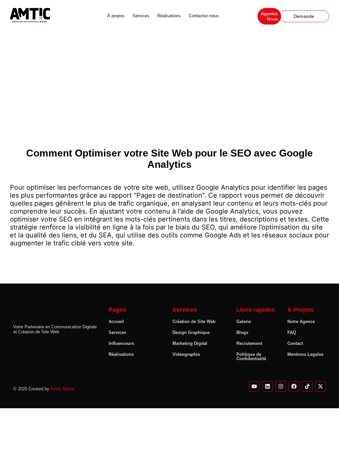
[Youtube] (254, 386)
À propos (115, 15)
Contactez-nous (204, 15)
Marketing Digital (189, 343)
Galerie (243, 321)
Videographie (186, 354)
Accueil (116, 321)
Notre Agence (301, 321)
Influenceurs (121, 343)
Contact (295, 343)
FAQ (291, 332)
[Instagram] (280, 386)
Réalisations (169, 15)
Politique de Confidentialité (251, 356)
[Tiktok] (307, 386)
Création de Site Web (194, 321)
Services (140, 15)
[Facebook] (294, 386)
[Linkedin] (267, 386)
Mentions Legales (305, 354)
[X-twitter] (320, 386)
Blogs (242, 332)
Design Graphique (191, 332)
